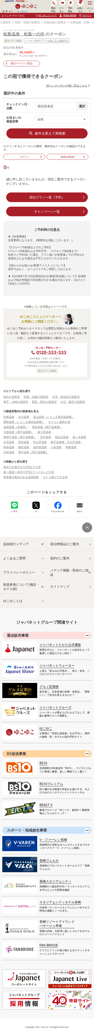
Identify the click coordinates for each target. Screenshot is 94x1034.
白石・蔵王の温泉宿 (72, 401)
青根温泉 (70, 447)
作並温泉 (8, 452)
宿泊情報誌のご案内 (64, 544)
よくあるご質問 (14, 558)
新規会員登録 (69, 15)
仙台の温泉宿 (11, 396)
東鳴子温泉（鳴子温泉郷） (19, 437)
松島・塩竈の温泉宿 (27, 22)
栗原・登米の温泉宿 (44, 401)
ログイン (24, 156)
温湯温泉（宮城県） (15, 427)
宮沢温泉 (45, 437)
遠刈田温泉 (40, 447)
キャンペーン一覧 (47, 211)
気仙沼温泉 (62, 437)
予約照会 (70, 9)
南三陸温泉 (44, 432)
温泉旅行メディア (16, 544)
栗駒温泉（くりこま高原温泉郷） (23, 422)
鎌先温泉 (23, 447)
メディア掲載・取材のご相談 (69, 572)
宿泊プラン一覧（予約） (47, 197)
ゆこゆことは (12, 601)
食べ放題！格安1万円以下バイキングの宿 (28, 472)
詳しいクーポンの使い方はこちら (66, 85)
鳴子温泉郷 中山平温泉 (66, 442)
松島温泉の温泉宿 (55, 22)
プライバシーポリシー (19, 572)
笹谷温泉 (23, 442)
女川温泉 (23, 417)
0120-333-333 (51, 352)
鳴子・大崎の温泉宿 (15, 401)
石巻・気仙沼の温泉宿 (66, 396)
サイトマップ (59, 586)
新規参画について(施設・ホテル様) (21, 586)
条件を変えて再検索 (50, 133)
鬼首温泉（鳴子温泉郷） (47, 427)
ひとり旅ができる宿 (55, 477)
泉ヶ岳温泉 (79, 437)
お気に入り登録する (58, 40)
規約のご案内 (59, 558)
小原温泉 (56, 447)
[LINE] (14, 505)
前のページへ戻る (22, 63)
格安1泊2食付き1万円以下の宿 (22, 467)
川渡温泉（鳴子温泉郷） (18, 432)
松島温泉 (8, 417)
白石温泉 (8, 442)
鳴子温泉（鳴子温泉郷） (33, 452)
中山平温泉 (40, 442)
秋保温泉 (8, 447)
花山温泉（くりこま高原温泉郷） (53, 417)
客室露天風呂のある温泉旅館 (21, 477)
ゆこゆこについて (48, 15)
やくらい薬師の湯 (59, 422)
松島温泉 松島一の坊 (23, 34)
